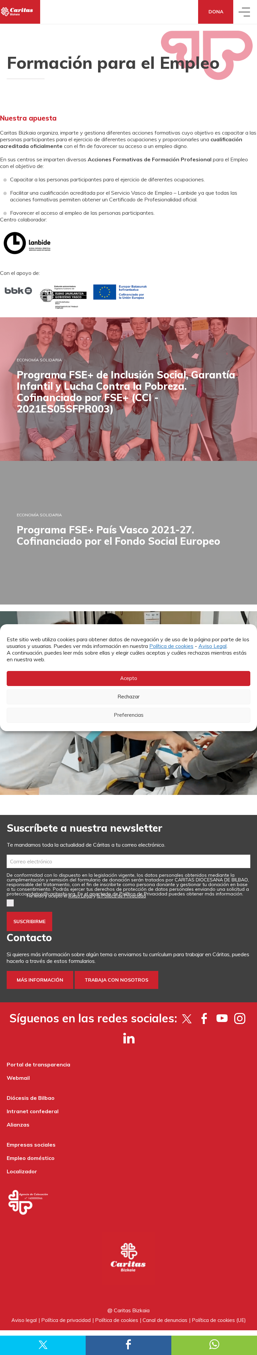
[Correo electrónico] (128, 861)
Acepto (128, 678)
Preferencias (129, 715)
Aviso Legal (212, 646)
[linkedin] (128, 1037)
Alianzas (18, 1124)
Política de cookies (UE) (219, 1320)
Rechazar (128, 696)
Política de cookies (171, 646)
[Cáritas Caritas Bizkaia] (20, 12)
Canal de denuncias (165, 1320)
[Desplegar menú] (245, 12)
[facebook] (204, 1018)
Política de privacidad (66, 1320)
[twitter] (186, 1018)
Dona (215, 12)
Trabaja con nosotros (116, 980)
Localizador (22, 1171)
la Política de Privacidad (121, 895)
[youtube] (222, 1018)
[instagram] (240, 1018)
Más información (40, 980)
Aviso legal (24, 1320)
